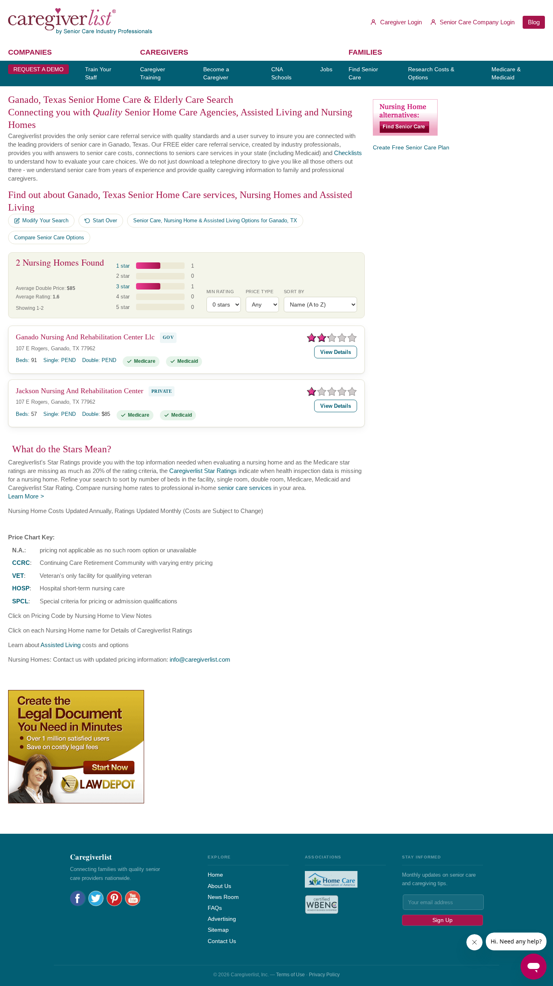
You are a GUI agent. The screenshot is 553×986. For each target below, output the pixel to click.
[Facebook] (78, 898)
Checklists (348, 152)
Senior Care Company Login (476, 22)
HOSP (21, 588)
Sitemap (218, 929)
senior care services (245, 487)
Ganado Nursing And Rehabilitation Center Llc (85, 337)
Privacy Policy (324, 974)
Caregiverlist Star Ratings (203, 470)
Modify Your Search (45, 220)
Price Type (259, 291)
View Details (335, 352)
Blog (534, 22)
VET (18, 575)
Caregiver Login (400, 22)
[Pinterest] (114, 898)
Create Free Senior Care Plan (411, 147)
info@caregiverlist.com (200, 659)
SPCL (20, 601)
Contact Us (222, 941)
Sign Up (442, 920)
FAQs (215, 908)
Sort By (294, 291)
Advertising (222, 919)
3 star (123, 286)
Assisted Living (60, 644)
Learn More (23, 496)
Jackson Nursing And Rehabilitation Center (79, 391)
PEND (68, 360)
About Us (219, 886)
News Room (223, 897)
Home (215, 874)
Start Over (105, 220)
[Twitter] (96, 898)
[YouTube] (132, 898)
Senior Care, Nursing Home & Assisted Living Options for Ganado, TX (215, 220)
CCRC (21, 562)
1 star (123, 266)
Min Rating (220, 291)
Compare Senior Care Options (49, 237)
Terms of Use (290, 974)
